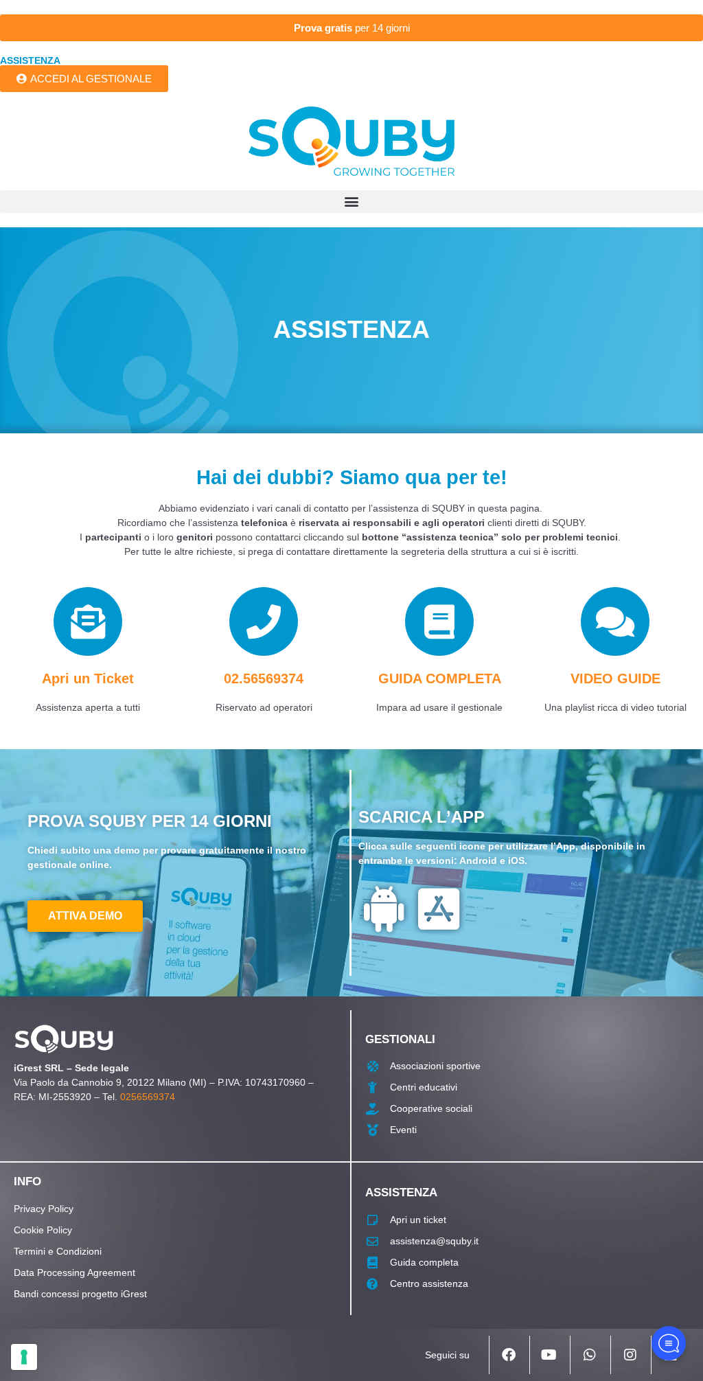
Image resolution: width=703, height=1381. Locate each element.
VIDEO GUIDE (615, 678)
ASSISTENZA (30, 60)
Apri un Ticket (88, 678)
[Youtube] (548, 1355)
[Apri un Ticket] (88, 621)
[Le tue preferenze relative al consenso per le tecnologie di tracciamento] (24, 1357)
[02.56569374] (263, 621)
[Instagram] (629, 1355)
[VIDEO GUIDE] (615, 621)
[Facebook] (508, 1355)
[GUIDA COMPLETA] (439, 621)
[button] (351, 201)
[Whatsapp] (589, 1355)
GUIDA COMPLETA (439, 678)
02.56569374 (263, 678)
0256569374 (147, 1096)
